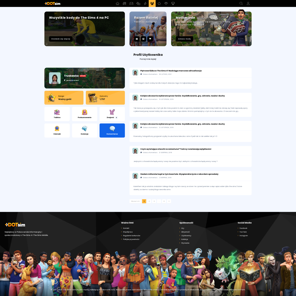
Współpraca (128, 232)
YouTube (243, 232)
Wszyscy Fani (201, 39)
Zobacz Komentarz (150, 74)
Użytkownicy (186, 235)
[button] (241, 3)
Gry (182, 228)
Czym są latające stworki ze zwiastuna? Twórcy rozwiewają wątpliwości (175, 149)
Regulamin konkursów (131, 235)
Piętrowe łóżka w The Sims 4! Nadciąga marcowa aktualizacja (171, 70)
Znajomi (112, 117)
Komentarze (112, 134)
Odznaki (57, 134)
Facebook (243, 228)
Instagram (244, 235)
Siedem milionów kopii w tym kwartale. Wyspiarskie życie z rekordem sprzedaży (179, 174)
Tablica (57, 117)
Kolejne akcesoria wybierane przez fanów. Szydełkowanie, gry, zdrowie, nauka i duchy (182, 95)
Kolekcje (84, 134)
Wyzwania (185, 243)
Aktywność (183, 39)
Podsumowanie (84, 117)
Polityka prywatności (131, 239)
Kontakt (126, 228)
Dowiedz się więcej (60, 39)
